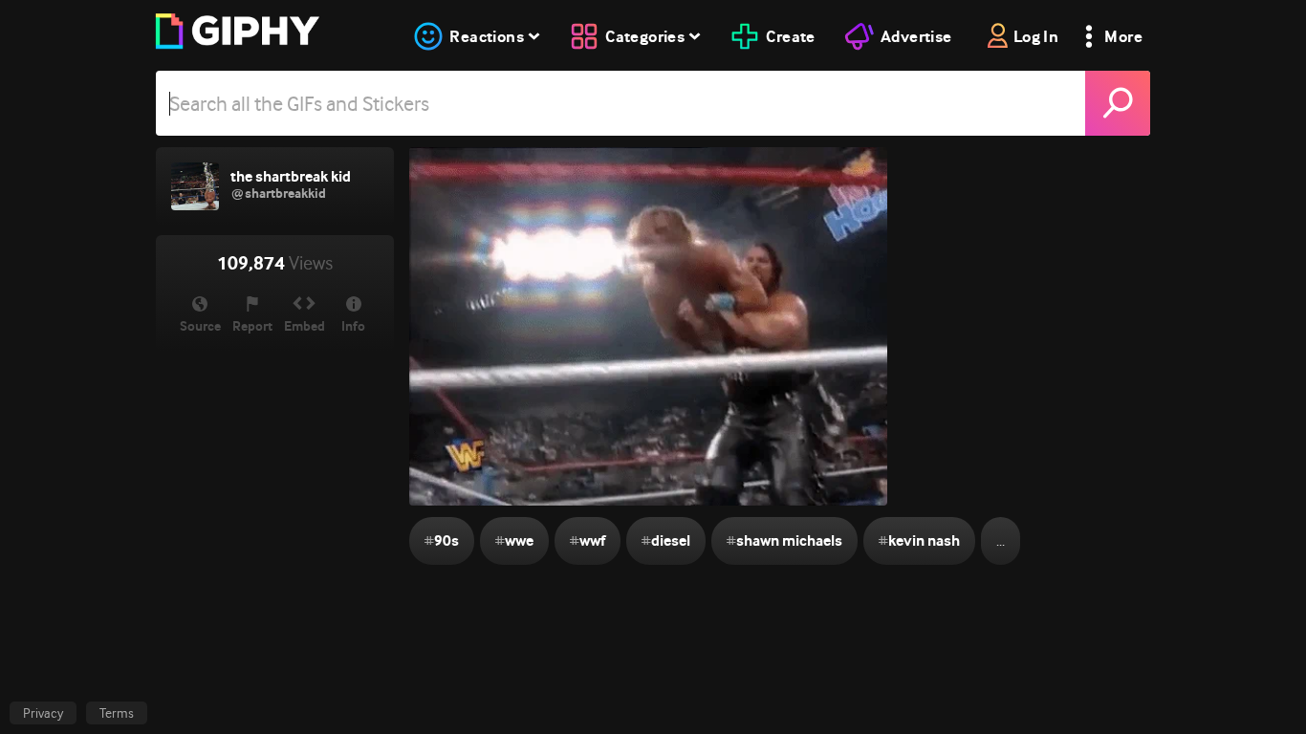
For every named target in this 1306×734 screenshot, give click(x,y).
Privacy (43, 713)
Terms (116, 713)
